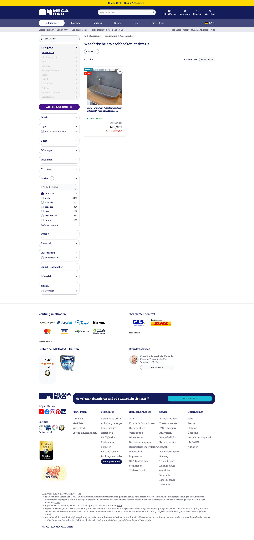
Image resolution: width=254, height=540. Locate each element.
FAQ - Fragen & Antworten (167, 430)
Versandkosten (109, 451)
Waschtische (48, 52)
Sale (136, 22)
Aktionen (193, 446)
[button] (170, 12)
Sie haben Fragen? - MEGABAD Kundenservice (193, 30)
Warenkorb (79, 427)
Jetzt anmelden (190, 398)
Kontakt (163, 446)
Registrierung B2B (169, 451)
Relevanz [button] (205, 59)
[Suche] (153, 12)
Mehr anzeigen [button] (48, 225)
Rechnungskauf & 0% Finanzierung (107, 30)
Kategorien (47, 47)
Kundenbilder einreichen (167, 468)
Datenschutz (136, 451)
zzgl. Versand (74, 493)
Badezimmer (52, 22)
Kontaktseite (157, 367)
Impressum (135, 456)
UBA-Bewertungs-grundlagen (139, 463)
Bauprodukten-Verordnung (137, 430)
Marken (75, 22)
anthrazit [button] (90, 51)
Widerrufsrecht (137, 470)
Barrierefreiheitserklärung (144, 446)
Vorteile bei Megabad (199, 437)
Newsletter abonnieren (112, 398)
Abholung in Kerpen (112, 423)
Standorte (193, 427)
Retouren (106, 446)
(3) (148, 397)
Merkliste (78, 423)
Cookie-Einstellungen (85, 432)
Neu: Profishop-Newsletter (167, 482)
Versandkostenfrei (52, 30)
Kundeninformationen (142, 423)
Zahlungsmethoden (112, 456)
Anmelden (78, 418)
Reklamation (108, 442)
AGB (131, 418)
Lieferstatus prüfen (111, 418)
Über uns (193, 432)
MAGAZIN (193, 442)
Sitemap (163, 456)
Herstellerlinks (167, 437)
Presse (191, 423)
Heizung (97, 22)
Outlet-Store (157, 22)
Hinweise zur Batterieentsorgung (140, 440)
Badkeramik (111, 35)
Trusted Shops (167, 460)
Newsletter (165, 475)
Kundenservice (167, 442)
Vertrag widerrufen (111, 462)
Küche (117, 22)
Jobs (190, 418)
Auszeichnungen (168, 418)
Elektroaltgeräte (168, 423)
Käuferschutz (108, 427)
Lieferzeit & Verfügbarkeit (108, 435)
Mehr (57, 502)
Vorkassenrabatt (79, 30)
